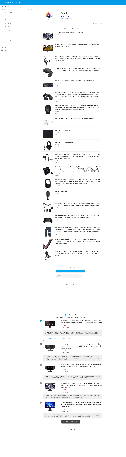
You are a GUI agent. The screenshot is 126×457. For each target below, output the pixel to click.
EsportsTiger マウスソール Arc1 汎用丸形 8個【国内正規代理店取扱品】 (75, 118)
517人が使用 (65, 371)
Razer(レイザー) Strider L (62, 130)
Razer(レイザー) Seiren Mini (63, 191)
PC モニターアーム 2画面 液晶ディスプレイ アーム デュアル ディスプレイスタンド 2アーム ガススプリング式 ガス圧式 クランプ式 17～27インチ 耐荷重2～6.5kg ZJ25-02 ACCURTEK (77, 58)
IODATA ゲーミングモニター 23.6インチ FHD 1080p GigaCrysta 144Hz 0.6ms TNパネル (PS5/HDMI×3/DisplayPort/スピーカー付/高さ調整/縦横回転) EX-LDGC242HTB (81, 385)
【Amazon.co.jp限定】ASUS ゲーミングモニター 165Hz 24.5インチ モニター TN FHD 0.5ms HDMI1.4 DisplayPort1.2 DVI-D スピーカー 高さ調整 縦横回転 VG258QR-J (81, 404)
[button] (84, 276)
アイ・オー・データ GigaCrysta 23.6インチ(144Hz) (69, 32)
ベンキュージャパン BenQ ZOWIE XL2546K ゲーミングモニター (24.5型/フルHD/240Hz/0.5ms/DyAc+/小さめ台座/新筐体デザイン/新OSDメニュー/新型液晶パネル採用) (81, 346)
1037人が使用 (65, 353)
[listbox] (9, 29)
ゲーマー (33, 9)
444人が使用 (65, 411)
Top (28, 9)
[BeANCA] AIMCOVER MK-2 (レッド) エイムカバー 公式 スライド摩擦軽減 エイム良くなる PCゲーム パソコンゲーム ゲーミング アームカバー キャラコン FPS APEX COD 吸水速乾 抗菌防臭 (77, 242)
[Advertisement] (71, 296)
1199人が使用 (65, 327)
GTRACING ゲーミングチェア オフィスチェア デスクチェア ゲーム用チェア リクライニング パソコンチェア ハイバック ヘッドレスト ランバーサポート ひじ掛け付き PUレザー (77, 254)
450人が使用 (65, 392)
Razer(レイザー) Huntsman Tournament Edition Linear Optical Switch (74, 80)
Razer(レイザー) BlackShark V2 (64, 142)
